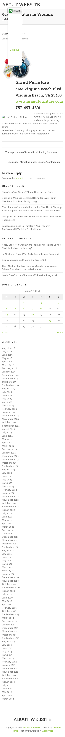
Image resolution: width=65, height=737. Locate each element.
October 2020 (9, 584)
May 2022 (7, 520)
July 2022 (7, 513)
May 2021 (7, 560)
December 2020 (10, 577)
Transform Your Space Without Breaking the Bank (27, 192)
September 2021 (10, 547)
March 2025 (8, 405)
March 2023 (8, 486)
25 (50, 320)
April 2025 (7, 402)
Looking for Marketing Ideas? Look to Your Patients (34, 162)
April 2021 (7, 564)
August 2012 (8, 682)
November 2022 (10, 500)
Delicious (14, 50)
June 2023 (7, 476)
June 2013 (7, 648)
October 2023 (9, 463)
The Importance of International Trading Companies (31, 152)
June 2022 (7, 517)
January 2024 (9, 453)
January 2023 (9, 493)
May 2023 (7, 479)
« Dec (5, 332)
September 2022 (11, 506)
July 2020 (7, 594)
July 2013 (7, 645)
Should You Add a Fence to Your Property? (37, 254)
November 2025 (10, 378)
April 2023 (7, 483)
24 (41, 320)
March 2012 (8, 699)
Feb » (60, 332)
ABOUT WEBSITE (21, 4)
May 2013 (7, 651)
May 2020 (7, 601)
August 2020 (8, 591)
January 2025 (9, 412)
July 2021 (7, 554)
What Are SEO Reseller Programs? (39, 275)
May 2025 (7, 398)
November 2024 (10, 419)
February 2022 (9, 530)
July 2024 (7, 432)
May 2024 (7, 439)
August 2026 (8, 348)
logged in (20, 178)
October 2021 (9, 543)
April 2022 (7, 523)
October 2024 (9, 422)
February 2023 (9, 490)
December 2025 (10, 375)
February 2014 (9, 621)
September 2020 (11, 587)
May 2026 (7, 358)
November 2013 (10, 631)
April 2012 (7, 695)
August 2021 (8, 550)
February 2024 (9, 449)
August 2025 (8, 388)
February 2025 (9, 409)
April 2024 (7, 442)
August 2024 (8, 429)
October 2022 (9, 503)
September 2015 (10, 614)
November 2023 (10, 459)
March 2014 (8, 618)
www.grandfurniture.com (39, 101)
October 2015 (9, 611)
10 (41, 308)
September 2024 (11, 426)
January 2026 (9, 372)
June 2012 (7, 688)
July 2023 (7, 473)
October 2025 (9, 382)
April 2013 (7, 655)
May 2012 (7, 692)
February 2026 (9, 368)
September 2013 (10, 638)
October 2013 (9, 635)
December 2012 (10, 668)
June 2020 (7, 598)
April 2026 (7, 361)
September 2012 (10, 678)
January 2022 (9, 533)
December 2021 (10, 537)
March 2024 (8, 446)
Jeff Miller (7, 254)
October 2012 (9, 675)
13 (6, 314)
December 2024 (10, 415)
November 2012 (10, 672)
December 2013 (10, 628)
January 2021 (8, 574)
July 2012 (7, 685)
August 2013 (8, 641)
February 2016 (9, 608)
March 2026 (8, 365)
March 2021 (8, 567)
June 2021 (7, 557)
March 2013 (8, 658)
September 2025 (11, 385)
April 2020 (7, 604)
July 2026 (7, 351)
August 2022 (8, 510)
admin (24, 38)
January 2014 (9, 624)
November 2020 (10, 581)
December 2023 (10, 456)
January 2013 (8, 665)
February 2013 (9, 662)
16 (32, 314)
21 (15, 320)
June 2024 (7, 436)
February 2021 (9, 570)
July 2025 (7, 392)
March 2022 (8, 527)
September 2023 (11, 466)
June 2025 (7, 395)
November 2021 (10, 540)
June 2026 (7, 355)
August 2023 (8, 469)
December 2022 (10, 496)
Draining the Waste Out (34, 260)
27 (6, 326)
